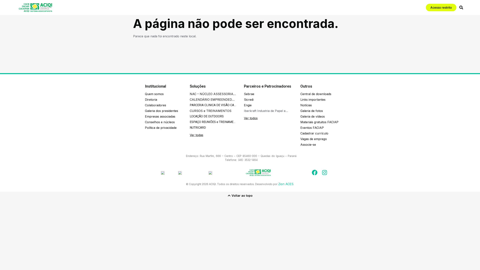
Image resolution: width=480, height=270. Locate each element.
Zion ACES (285, 184)
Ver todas (196, 135)
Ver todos (251, 118)
